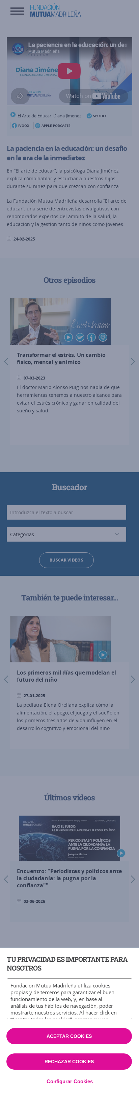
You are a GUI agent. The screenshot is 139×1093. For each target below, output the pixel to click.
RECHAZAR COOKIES (69, 1061)
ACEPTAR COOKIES (69, 1036)
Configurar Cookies (70, 1081)
